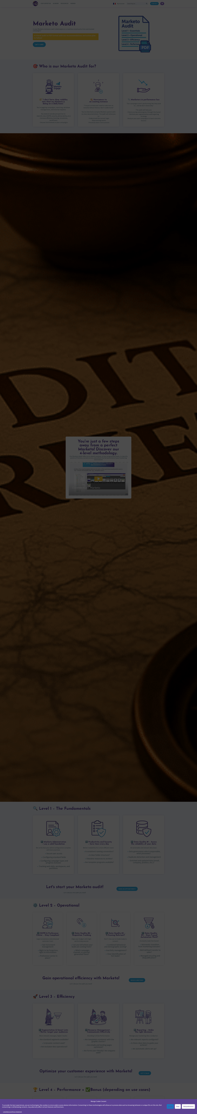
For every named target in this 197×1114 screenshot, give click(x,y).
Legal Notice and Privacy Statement (12, 1112)
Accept (170, 1106)
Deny (177, 1106)
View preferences (188, 1106)
